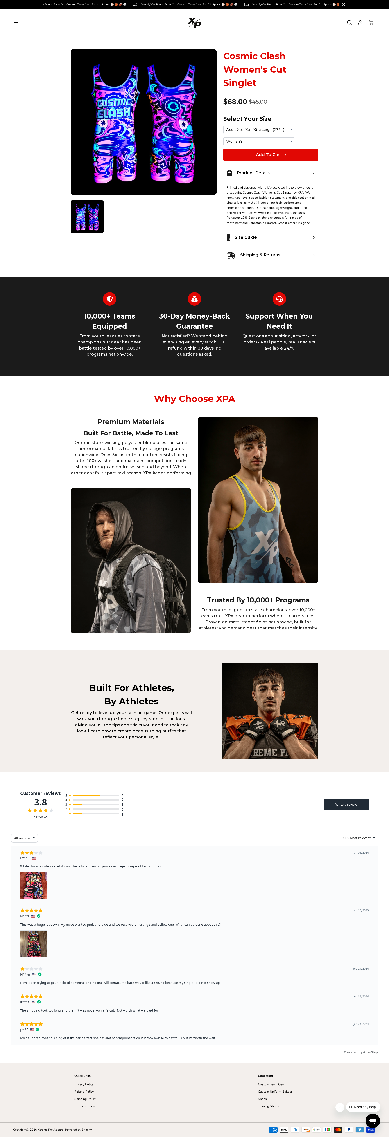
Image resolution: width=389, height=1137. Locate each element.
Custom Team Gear (271, 1084)
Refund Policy (84, 1092)
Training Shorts (268, 1106)
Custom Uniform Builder (275, 1092)
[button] (16, 22)
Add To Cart (268, 154)
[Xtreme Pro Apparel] (194, 22)
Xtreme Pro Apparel (51, 1130)
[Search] (349, 22)
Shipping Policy (85, 1099)
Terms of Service (85, 1106)
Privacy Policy (83, 1084)
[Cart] (371, 22)
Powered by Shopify (78, 1130)
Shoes (262, 1099)
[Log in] (360, 22)
